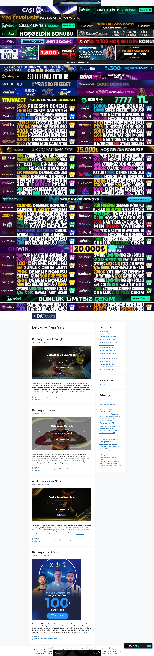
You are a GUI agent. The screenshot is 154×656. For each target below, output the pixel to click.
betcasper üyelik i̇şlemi (104, 459)
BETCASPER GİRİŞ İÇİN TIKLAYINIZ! (77, 62)
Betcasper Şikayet (105, 461)
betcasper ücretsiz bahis (104, 457)
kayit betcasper (115, 465)
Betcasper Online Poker (107, 361)
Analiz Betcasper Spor (46, 481)
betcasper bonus (105, 411)
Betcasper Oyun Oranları (40, 638)
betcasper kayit (114, 430)
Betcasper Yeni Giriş (65, 397)
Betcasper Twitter (115, 446)
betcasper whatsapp (107, 450)
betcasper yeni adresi (103, 453)
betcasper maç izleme (103, 435)
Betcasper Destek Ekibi (106, 347)
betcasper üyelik (113, 457)
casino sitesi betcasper (106, 463)
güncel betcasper (104, 465)
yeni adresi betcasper (114, 467)
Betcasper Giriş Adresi (104, 426)
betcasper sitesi (105, 442)
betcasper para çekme (108, 439)
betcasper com (114, 418)
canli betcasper (116, 461)
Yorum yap (37, 399)
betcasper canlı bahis (39, 397)
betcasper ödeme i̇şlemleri (51, 469)
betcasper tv (114, 444)
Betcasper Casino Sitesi (104, 418)
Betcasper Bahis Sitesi (108, 409)
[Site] (38, 108)
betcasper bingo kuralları (52, 540)
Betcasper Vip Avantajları (48, 339)
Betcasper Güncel (114, 426)
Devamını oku (80, 392)
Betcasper (36, 396)
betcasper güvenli (38, 469)
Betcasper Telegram (105, 444)
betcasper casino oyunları (114, 416)
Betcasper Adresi (105, 331)
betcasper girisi (102, 420)
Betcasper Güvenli (44, 410)
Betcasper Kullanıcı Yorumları (108, 369)
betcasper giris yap (111, 420)
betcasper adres (102, 401)
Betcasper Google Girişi (107, 350)
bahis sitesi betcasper (105, 399)
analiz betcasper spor (39, 540)
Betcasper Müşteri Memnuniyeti (109, 342)
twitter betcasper (104, 467)
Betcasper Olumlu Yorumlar (108, 353)
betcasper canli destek (108, 414)
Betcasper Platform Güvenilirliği (109, 367)
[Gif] (77, 149)
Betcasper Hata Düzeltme (107, 337)
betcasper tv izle (105, 446)
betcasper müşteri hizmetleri (105, 437)
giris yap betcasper (117, 463)
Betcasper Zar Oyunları (106, 364)
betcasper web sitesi (103, 448)
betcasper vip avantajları (52, 397)
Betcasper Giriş (104, 334)
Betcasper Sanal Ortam (106, 345)
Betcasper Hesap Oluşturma (108, 358)
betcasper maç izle (107, 433)
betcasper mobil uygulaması (115, 435)
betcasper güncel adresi (106, 428)
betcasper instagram (103, 430)
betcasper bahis (104, 407)
